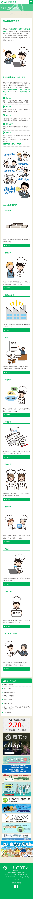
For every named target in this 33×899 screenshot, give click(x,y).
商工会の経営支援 (9, 684)
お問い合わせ (7, 712)
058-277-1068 (14, 143)
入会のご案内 (7, 688)
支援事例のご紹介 (9, 703)
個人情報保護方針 (16, 883)
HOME (3, 13)
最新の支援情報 (8, 699)
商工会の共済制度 (9, 696)
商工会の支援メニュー (10, 692)
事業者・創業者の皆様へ (11, 13)
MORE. (8, 245)
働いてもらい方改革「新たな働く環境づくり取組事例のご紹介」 (17, 708)
